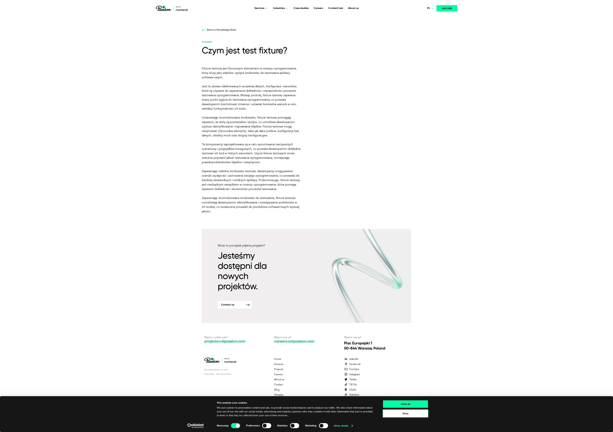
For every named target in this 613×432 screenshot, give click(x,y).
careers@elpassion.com (294, 341)
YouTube (354, 369)
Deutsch (425, 25)
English (424, 32)
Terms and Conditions (223, 374)
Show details (341, 425)
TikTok (353, 385)
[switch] (266, 425)
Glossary (279, 395)
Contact (278, 385)
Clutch (352, 390)
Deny (405, 413)
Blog (277, 390)
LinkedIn (353, 359)
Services (278, 364)
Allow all (405, 404)
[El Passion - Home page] (164, 8)
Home (277, 359)
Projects (278, 369)
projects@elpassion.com (224, 341)
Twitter (353, 379)
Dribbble (354, 395)
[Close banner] (433, 401)
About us (353, 8)
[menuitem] (423, 17)
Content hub (335, 8)
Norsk (424, 17)
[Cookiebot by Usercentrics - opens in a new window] (196, 425)
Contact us (227, 305)
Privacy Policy (209, 374)
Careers (318, 8)
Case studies (301, 8)
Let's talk (447, 8)
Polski (424, 40)
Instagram (354, 374)
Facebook (354, 364)
